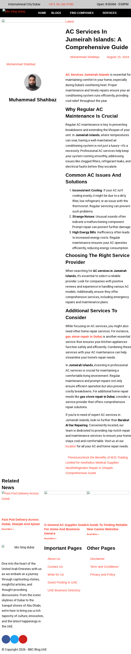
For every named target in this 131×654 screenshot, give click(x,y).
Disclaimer (97, 559)
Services (110, 12)
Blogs (56, 12)
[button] (126, 13)
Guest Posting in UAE (62, 582)
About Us (54, 559)
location (71, 446)
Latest (70, 21)
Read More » (8, 529)
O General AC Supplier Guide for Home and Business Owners (65, 529)
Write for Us (56, 574)
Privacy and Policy (102, 574)
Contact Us (55, 566)
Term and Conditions (104, 566)
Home (42, 12)
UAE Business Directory (64, 590)
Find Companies (82, 12)
